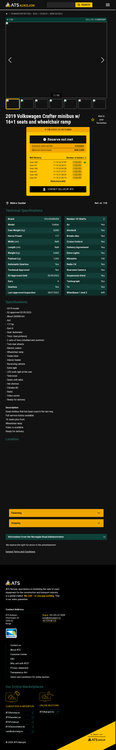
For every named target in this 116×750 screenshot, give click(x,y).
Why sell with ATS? (19, 663)
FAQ (12, 659)
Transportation (21, 14)
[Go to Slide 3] (42, 104)
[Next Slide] (102, 60)
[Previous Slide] (10, 60)
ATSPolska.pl (12, 722)
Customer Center (18, 654)
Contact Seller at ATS (61, 189)
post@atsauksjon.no (51, 618)
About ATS (15, 649)
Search (85, 4)
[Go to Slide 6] (85, 104)
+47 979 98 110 (49, 621)
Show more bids (58, 181)
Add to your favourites (101, 119)
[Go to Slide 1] (13, 104)
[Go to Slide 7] (99, 104)
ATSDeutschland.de (15, 726)
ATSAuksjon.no (47, 711)
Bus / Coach (40, 14)
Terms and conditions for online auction (29, 677)
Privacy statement (19, 668)
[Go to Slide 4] (56, 104)
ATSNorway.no (13, 712)
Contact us (15, 645)
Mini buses (56, 14)
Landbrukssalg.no (14, 731)
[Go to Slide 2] (27, 104)
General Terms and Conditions (20, 551)
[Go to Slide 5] (70, 104)
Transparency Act (18, 672)
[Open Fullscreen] (56, 60)
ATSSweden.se (13, 717)
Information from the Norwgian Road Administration (36, 536)
